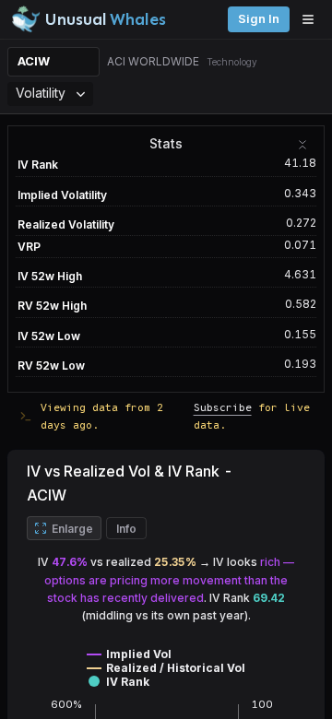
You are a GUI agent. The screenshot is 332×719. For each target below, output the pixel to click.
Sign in (258, 19)
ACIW (34, 61)
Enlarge (72, 529)
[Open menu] (313, 19)
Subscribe (223, 407)
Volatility (40, 92)
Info (126, 529)
